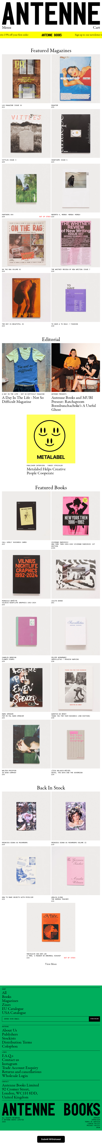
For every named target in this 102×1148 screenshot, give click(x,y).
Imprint (96, 1118)
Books (6, 997)
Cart (96, 28)
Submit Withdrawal (51, 1139)
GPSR (98, 1128)
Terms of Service (92, 1122)
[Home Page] (51, 13)
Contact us (10, 1060)
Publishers (10, 1035)
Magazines (10, 1001)
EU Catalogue (13, 1009)
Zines (6, 1005)
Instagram (9, 1064)
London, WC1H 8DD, (20, 1093)
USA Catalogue (14, 1013)
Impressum (96, 1120)
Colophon (10, 1047)
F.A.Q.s (7, 1056)
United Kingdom (15, 1097)
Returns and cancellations (21, 1072)
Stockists (9, 1039)
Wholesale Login (15, 1076)
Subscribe (94, 1019)
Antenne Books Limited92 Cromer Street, (20, 1087)
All (4, 993)
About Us (9, 1031)
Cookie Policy (94, 1124)
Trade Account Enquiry (20, 1068)
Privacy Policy (93, 1126)
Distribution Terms (17, 1043)
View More (51, 964)
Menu (6, 28)
